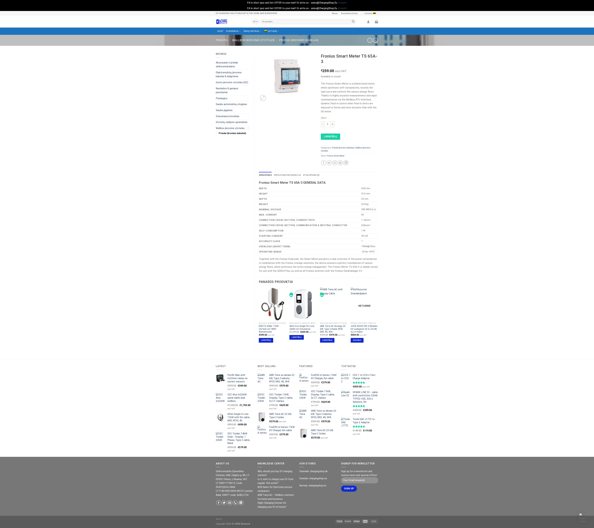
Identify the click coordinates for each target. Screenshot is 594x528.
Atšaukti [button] (342, 2)
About (335, 13)
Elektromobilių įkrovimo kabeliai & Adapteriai (229, 74)
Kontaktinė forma (349, 13)
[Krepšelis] (376, 21)
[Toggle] (248, 128)
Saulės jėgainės (224, 110)
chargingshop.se (318, 478)
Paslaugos (221, 98)
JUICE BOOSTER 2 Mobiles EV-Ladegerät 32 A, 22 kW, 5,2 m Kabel (364, 329)
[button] (584, 518)
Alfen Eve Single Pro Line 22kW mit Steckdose (301, 327)
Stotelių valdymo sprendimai (231, 122)
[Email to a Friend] (334, 162)
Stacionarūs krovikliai (227, 116)
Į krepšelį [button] (266, 340)
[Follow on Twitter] (224, 502)
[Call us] (235, 502)
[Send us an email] (229, 502)
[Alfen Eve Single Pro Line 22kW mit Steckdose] (303, 304)
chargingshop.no (317, 485)
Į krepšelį (330, 136)
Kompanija (232, 31)
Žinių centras (251, 31)
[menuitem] (271, 31)
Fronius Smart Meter (335, 156)
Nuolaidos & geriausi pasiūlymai (227, 90)
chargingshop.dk (319, 471)
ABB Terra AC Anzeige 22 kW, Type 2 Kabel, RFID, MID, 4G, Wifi (332, 329)
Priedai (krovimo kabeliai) (299, 40)
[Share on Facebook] (323, 162)
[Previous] (259, 317)
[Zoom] (263, 98)
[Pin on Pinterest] (340, 162)
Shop (220, 31)
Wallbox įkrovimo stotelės (253, 40)
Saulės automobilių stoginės (231, 104)
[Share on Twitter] (329, 162)
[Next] (378, 317)
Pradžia (222, 40)
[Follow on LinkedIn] (240, 502)
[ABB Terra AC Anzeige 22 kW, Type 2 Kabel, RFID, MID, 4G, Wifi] (334, 304)
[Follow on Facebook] (218, 502)
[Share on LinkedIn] (346, 162)
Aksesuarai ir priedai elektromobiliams (227, 64)
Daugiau (357, 340)
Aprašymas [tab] (265, 175)
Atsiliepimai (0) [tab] (311, 175)
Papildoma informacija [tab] (287, 175)
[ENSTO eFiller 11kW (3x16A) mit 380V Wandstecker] (272, 304)
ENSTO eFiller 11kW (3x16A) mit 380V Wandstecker (269, 329)
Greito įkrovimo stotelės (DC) (232, 82)
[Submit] (353, 21)
